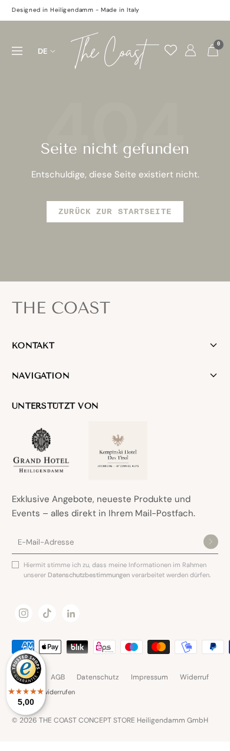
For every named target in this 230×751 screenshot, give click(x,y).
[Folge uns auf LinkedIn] (71, 613)
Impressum (149, 677)
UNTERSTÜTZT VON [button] (55, 406)
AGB (58, 677)
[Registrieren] (210, 543)
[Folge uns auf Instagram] (23, 613)
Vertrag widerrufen (47, 692)
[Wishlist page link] (171, 50)
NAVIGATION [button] (41, 376)
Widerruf (194, 677)
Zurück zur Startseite (115, 211)
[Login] (190, 50)
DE (43, 51)
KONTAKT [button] (33, 346)
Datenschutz (98, 677)
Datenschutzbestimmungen (90, 575)
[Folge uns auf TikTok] (47, 613)
